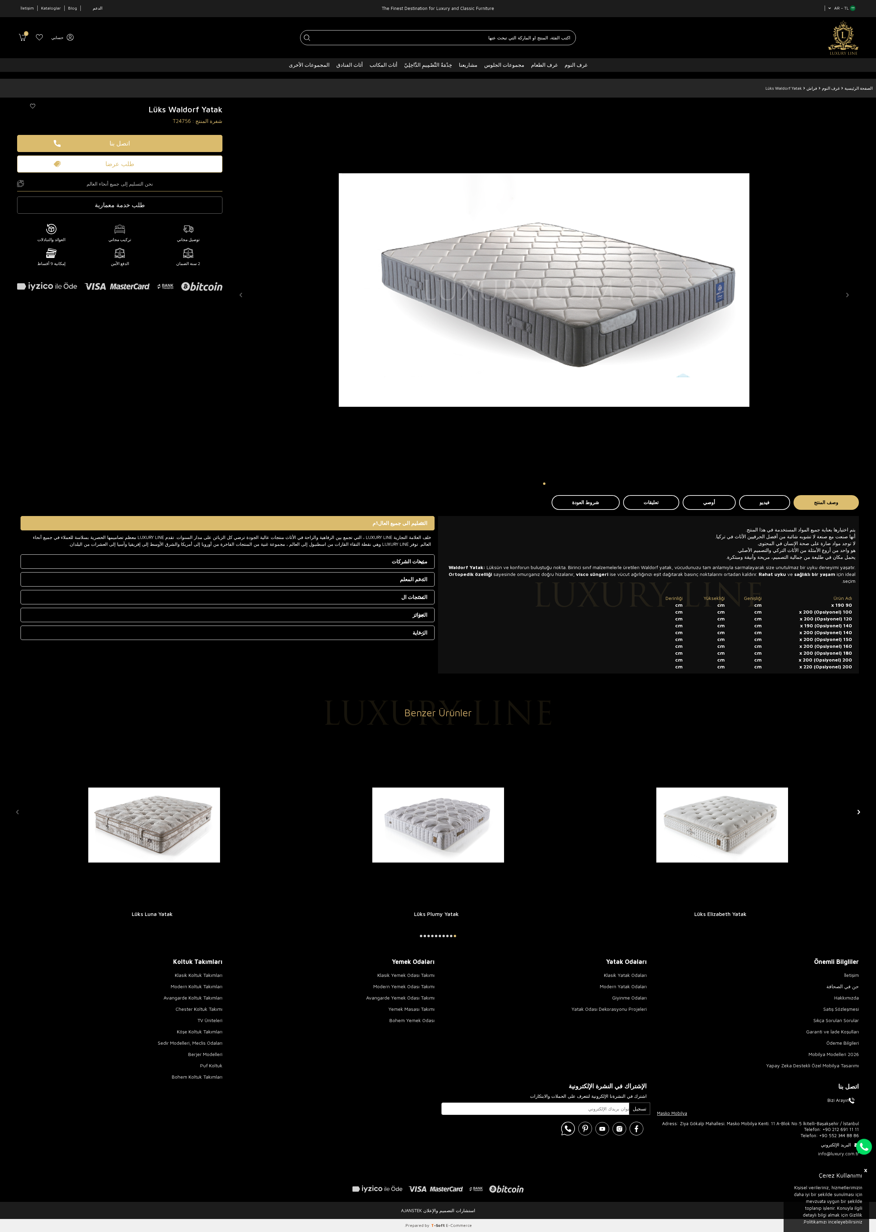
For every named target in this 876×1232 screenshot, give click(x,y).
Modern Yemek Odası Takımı (404, 986)
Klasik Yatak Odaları (625, 975)
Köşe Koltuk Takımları (199, 1031)
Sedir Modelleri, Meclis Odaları (190, 1043)
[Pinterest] (585, 1128)
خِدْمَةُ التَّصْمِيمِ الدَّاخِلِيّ (428, 65)
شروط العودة (585, 502)
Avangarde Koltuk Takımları (193, 998)
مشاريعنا (468, 65)
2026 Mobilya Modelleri (834, 1054)
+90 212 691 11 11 (841, 1129)
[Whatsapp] (568, 1128)
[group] (544, 290)
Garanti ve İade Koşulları (832, 1031)
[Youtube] (602, 1128)
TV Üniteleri (209, 1020)
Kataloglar (51, 8)
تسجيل (639, 1108)
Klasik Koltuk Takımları (198, 975)
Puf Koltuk (211, 1065)
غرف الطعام (544, 65)
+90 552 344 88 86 (839, 1135)
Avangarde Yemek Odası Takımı (400, 998)
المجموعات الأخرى (309, 65)
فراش (812, 88)
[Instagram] (619, 1128)
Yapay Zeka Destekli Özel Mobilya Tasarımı (812, 1065)
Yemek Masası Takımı (411, 1009)
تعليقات (651, 502)
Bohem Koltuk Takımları (197, 1077)
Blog (72, 8)
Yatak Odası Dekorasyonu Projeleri (609, 1009)
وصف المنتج (826, 502)
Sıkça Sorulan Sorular (836, 1020)
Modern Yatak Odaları (623, 986)
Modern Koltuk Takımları (196, 986)
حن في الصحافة (842, 986)
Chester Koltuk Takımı (199, 1009)
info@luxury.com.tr (838, 1153)
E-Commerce (459, 1225)
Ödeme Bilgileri (842, 1043)
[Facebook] (636, 1128)
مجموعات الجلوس (504, 65)
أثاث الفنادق (349, 65)
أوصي (709, 502)
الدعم (97, 8)
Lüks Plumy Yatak (436, 914)
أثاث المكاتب (383, 65)
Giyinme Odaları (629, 998)
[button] (544, 483)
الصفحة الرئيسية (859, 88)
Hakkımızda (846, 998)
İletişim (27, 8)
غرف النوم (576, 65)
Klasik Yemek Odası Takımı (406, 975)
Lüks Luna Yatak (152, 914)
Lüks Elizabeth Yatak (720, 914)
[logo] (843, 38)
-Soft (438, 1225)
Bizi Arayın (838, 1100)
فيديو (765, 502)
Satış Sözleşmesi (841, 1009)
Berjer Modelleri (205, 1054)
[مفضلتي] (39, 37)
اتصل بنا (120, 143)
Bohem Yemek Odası (412, 1020)
